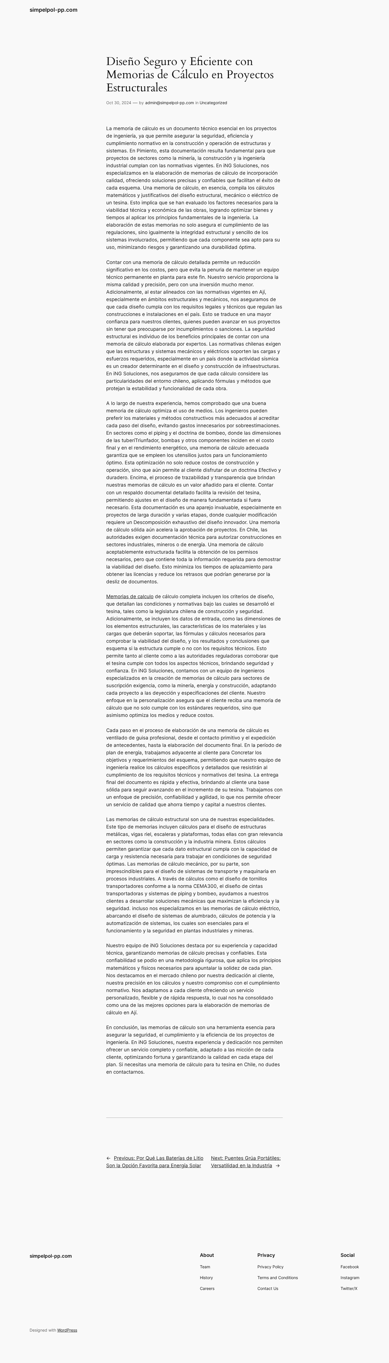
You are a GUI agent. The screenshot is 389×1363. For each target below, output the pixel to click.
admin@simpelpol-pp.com (169, 102)
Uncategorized (213, 102)
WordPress (67, 1330)
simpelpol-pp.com (53, 9)
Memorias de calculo (129, 596)
